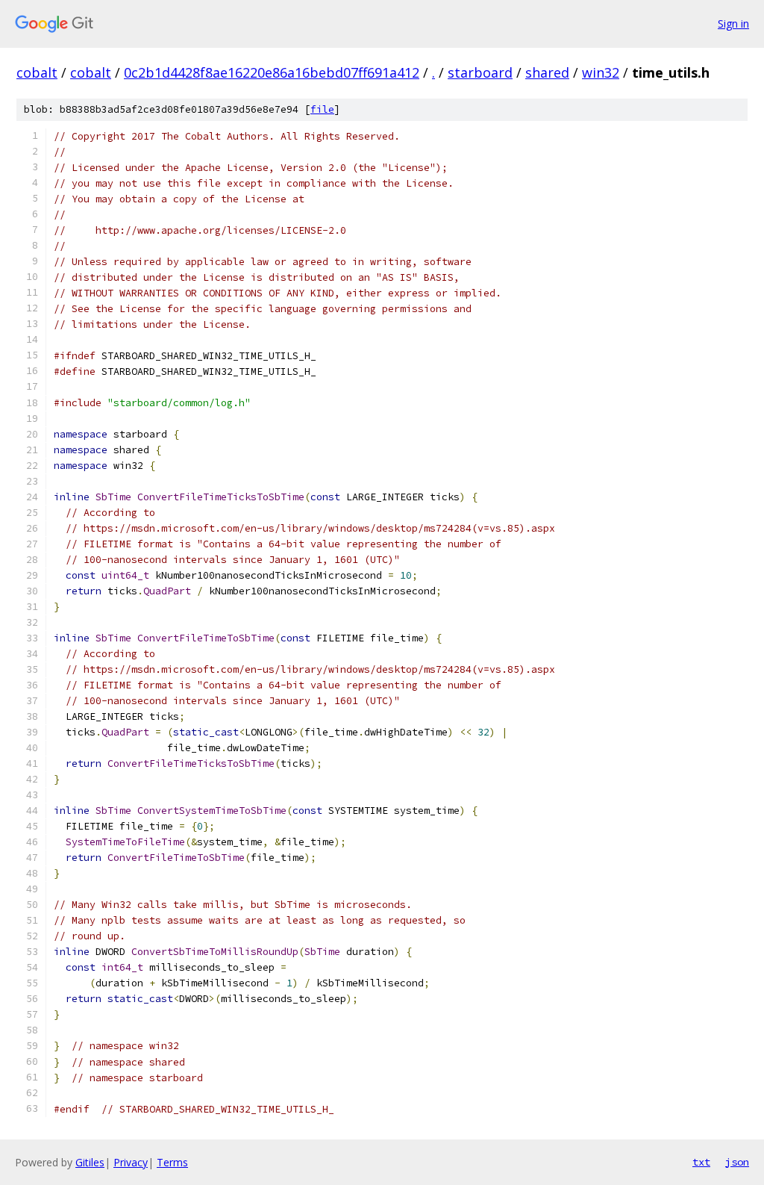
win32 (600, 72)
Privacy (130, 1162)
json (737, 1162)
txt (701, 1162)
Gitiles (89, 1162)
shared (547, 72)
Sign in (733, 23)
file (322, 109)
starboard (480, 72)
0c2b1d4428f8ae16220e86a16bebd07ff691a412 (271, 72)
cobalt (36, 72)
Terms (172, 1162)
